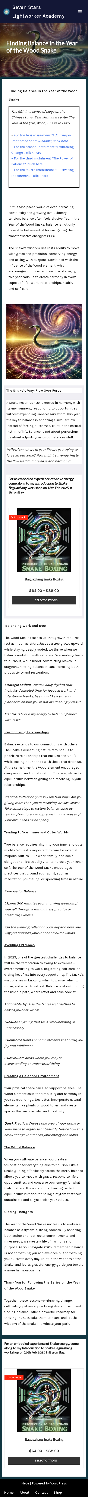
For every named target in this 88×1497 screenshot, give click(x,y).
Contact (41, 1492)
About (24, 1492)
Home (9, 1492)
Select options (46, 600)
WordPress (58, 1483)
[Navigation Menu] (80, 11)
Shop (58, 1492)
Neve (25, 1483)
